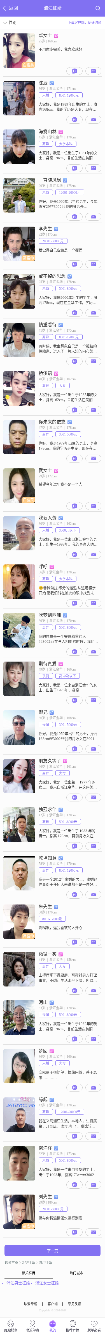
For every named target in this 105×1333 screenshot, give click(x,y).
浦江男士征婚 (18, 1283)
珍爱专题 (30, 1304)
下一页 (52, 1251)
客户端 (53, 1304)
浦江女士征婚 (47, 1283)
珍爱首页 (11, 1263)
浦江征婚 (45, 1263)
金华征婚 (28, 1263)
